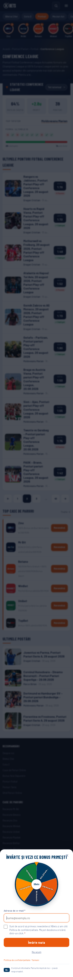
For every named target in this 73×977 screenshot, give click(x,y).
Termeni (35, 960)
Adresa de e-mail (14, 910)
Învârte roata (36, 942)
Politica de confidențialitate (17, 960)
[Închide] (67, 855)
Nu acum (36, 952)
